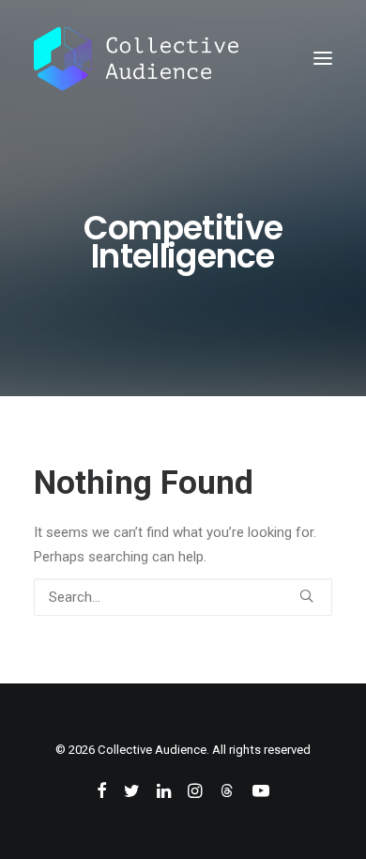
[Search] (183, 597)
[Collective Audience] (136, 58)
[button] (323, 58)
